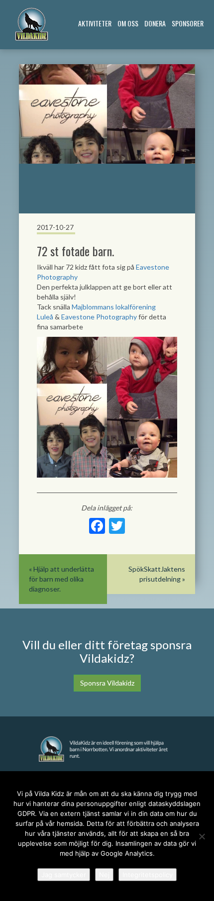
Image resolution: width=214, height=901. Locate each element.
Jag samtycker (63, 875)
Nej (104, 875)
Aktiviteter (94, 23)
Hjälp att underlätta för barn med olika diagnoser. (61, 579)
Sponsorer (188, 23)
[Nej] (202, 836)
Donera (155, 23)
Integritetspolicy (147, 875)
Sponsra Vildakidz (107, 683)
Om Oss (127, 23)
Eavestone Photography (99, 316)
